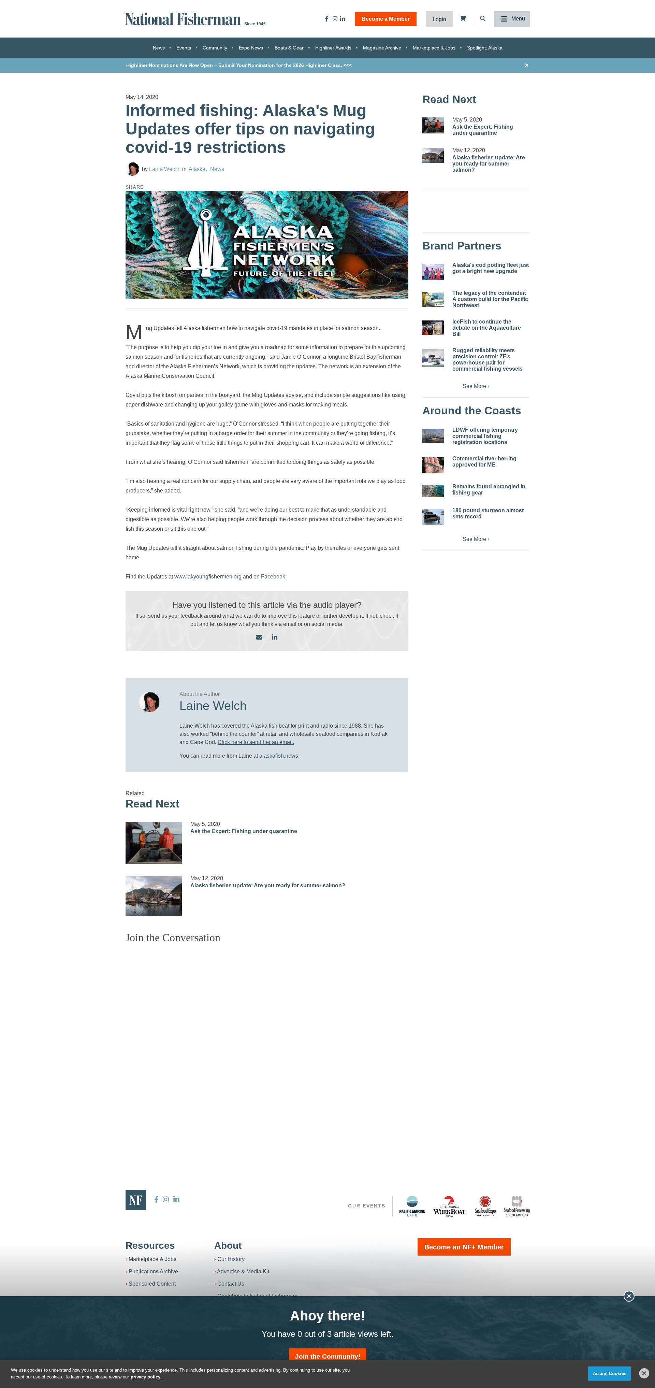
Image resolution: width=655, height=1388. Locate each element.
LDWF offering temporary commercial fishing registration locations (485, 436)
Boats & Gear (289, 48)
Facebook (273, 576)
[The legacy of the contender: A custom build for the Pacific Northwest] (433, 299)
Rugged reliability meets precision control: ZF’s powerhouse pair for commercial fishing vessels (487, 359)
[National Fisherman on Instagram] (335, 18)
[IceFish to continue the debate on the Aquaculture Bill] (433, 327)
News (159, 48)
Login (439, 19)
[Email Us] (259, 638)
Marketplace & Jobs (434, 48)
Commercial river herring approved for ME (484, 462)
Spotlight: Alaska (485, 48)
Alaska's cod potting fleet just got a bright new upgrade (490, 268)
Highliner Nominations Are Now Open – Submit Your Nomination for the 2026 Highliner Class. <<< (239, 65)
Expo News (251, 48)
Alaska (197, 169)
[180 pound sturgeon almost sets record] (433, 517)
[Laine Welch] (132, 169)
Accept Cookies (609, 1373)
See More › (476, 386)
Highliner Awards (333, 48)
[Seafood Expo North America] (485, 1206)
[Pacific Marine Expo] (412, 1206)
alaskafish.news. (280, 756)
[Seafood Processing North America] (517, 1206)
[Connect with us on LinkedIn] (274, 638)
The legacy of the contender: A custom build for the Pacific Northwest (490, 299)
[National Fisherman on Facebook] (327, 18)
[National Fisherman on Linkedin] (342, 18)
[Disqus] (267, 1034)
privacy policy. (146, 1376)
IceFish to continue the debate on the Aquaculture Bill (486, 328)
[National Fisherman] (184, 18)
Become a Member (386, 19)
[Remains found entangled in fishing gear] (433, 491)
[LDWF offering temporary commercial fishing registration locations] (433, 436)
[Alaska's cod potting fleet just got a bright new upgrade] (433, 272)
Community (215, 48)
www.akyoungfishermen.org (208, 576)
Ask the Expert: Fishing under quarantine (243, 831)
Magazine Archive (382, 48)
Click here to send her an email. (256, 742)
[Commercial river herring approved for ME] (433, 465)
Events (183, 48)
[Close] (644, 1373)
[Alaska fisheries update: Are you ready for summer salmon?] (154, 896)
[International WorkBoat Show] (450, 1206)
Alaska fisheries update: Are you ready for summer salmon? (267, 885)
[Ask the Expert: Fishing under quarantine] (154, 843)
